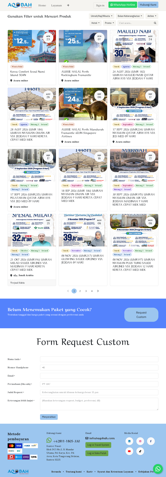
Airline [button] (151, 16)
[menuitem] (42, 5)
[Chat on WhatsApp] (158, 469)
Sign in (100, 5)
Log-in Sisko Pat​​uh (97, 453)
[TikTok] (140, 451)
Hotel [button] (95, 23)
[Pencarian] (155, 23)
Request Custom (141, 315)
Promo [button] (108, 23)
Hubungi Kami (148, 4)
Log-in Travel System (98, 444)
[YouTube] (129, 451)
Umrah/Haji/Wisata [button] (100, 16)
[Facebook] (150, 441)
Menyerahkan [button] (49, 416)
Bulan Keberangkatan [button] (129, 16)
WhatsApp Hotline (124, 4)
